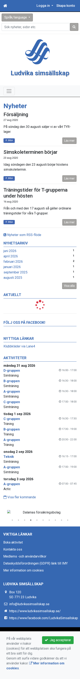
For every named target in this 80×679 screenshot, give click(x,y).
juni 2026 (9, 251)
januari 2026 (12, 267)
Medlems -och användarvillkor (24, 556)
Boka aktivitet (13, 542)
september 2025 (15, 272)
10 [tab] (68, 520)
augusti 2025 (12, 278)
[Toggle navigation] (9, 91)
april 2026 (10, 256)
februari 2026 (13, 262)
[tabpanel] (40, 512)
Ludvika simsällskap (40, 73)
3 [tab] (25, 520)
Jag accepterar (59, 640)
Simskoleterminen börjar (30, 152)
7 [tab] (49, 520)
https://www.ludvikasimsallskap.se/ (35, 611)
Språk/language (16, 17)
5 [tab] (37, 520)
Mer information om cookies (23, 570)
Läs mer (69, 140)
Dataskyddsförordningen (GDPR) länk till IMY (35, 563)
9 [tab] (61, 520)
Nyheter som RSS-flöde (23, 235)
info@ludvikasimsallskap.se (29, 604)
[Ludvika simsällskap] (37, 51)
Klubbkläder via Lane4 (19, 346)
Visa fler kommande (21, 497)
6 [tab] (43, 520)
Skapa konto (65, 6)
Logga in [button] (44, 6)
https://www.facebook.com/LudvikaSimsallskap (43, 618)
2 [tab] (18, 520)
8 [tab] (55, 520)
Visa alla (69, 285)
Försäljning (15, 114)
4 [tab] (31, 520)
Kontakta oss (12, 549)
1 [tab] (12, 520)
